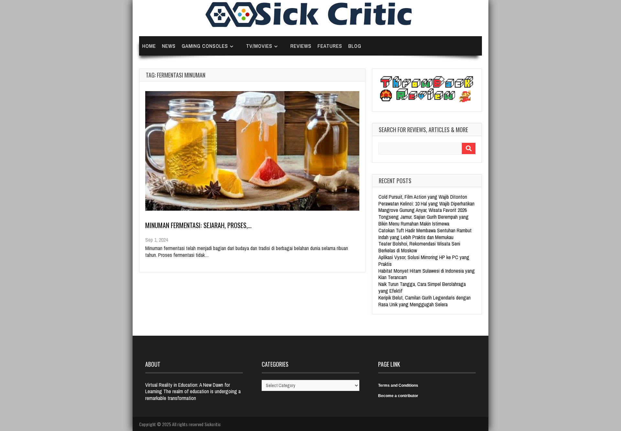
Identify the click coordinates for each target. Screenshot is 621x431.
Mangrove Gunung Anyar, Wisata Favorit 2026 (422, 210)
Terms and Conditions (398, 385)
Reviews (300, 45)
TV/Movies (259, 45)
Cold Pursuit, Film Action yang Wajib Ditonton (422, 196)
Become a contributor (398, 396)
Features (330, 45)
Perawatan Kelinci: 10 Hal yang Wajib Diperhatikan (426, 203)
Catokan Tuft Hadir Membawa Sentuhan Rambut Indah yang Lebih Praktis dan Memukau (425, 234)
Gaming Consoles (205, 45)
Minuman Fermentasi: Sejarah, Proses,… (198, 225)
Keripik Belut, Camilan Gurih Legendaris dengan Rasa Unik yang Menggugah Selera (424, 301)
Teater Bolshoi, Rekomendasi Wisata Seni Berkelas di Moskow (419, 247)
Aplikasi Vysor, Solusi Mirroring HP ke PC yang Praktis (423, 261)
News (169, 45)
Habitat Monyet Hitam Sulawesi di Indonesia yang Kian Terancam (426, 274)
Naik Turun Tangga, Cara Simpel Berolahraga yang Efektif (422, 287)
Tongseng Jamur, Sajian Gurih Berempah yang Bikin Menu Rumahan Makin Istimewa (423, 220)
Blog (354, 45)
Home (149, 45)
